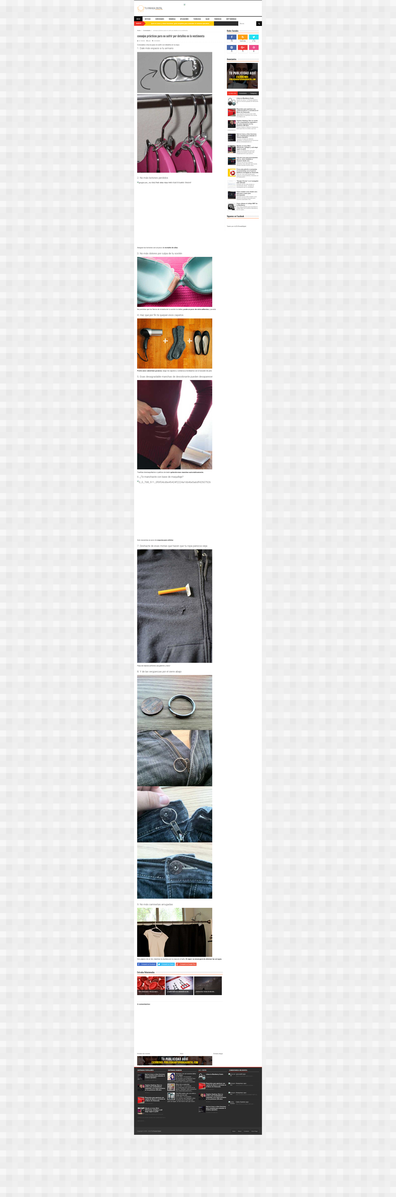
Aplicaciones (184, 19)
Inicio (138, 19)
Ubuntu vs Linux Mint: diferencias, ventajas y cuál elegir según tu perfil (153, 1109)
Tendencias (217, 19)
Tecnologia (197, 19)
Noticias (148, 19)
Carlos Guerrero (242, 1102)
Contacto (246, 1131)
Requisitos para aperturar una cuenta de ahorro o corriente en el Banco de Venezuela (155, 1099)
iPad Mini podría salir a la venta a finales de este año (186, 1094)
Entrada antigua (218, 1053)
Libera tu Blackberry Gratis (214, 1074)
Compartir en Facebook (148, 964)
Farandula (172, 19)
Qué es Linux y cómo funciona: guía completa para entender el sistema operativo (155, 1076)
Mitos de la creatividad (182, 1084)
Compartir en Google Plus (188, 964)
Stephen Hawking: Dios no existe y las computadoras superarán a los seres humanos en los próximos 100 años (155, 1087)
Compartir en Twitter (168, 964)
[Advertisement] (198, 1166)
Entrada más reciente (143, 1053)
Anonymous (241, 1083)
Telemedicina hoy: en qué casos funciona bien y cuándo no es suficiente (177, 23)
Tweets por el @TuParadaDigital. (236, 226)
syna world (241, 1074)
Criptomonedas (231, 19)
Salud (207, 19)
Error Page (255, 1131)
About (239, 1131)
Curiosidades (159, 19)
